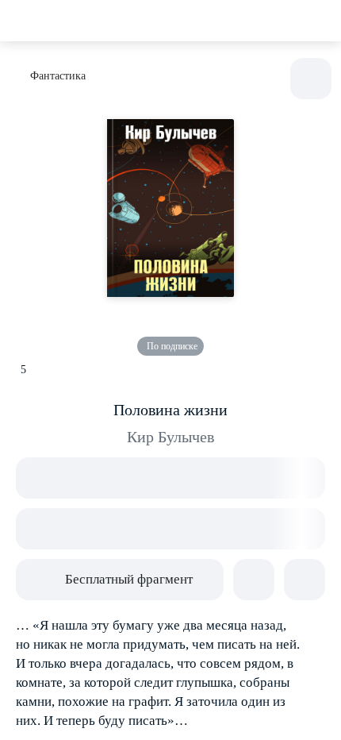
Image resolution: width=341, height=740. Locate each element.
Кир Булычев (170, 436)
